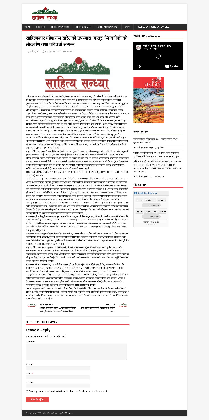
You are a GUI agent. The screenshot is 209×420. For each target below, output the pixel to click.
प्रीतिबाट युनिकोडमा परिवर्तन (107, 26)
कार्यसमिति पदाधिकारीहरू (60, 26)
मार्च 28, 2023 (35, 51)
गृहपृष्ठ (27, 26)
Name (29, 364)
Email (29, 373)
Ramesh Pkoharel (53, 51)
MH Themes (67, 413)
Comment (31, 341)
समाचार (127, 26)
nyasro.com (152, 224)
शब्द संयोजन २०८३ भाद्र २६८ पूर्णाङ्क (148, 147)
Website (30, 382)
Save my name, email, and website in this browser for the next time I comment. (68, 391)
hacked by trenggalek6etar (153, 26)
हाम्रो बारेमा (40, 26)
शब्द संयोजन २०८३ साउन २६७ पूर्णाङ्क (148, 176)
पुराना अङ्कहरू (82, 26)
